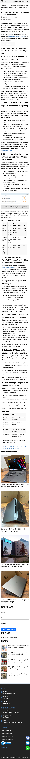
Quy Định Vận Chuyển (7, 739)
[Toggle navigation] (27, 1)
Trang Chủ (3, 5)
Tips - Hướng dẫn (18, 5)
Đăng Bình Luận (9, 629)
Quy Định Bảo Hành (7, 733)
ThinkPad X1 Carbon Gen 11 (9, 267)
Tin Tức (10, 5)
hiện (13, 44)
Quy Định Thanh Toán (7, 736)
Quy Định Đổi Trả (6, 730)
